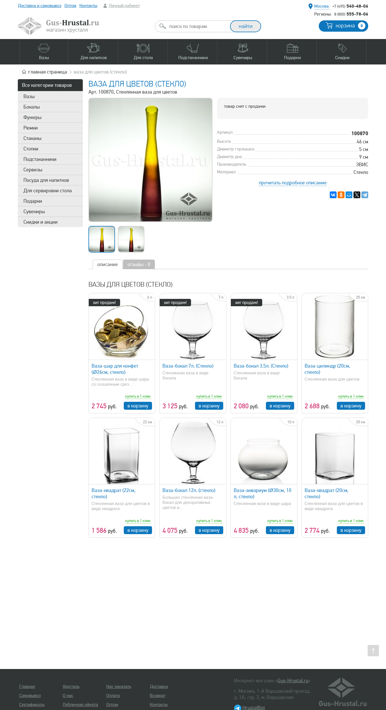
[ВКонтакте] (333, 194)
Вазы (29, 96)
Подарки (32, 201)
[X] (357, 194)
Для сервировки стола (47, 190)
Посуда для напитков (46, 180)
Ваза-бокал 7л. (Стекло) (187, 366)
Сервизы (32, 170)
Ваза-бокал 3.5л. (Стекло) (261, 366)
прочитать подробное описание (293, 183)
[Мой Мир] (349, 194)
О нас (68, 695)
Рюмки (30, 128)
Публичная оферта (80, 704)
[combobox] (197, 26)
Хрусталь (71, 686)
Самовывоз (30, 695)
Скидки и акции (40, 222)
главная (47, 72)
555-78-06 (351, 14)
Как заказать (118, 686)
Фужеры (32, 117)
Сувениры (34, 211)
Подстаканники (40, 159)
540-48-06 (350, 6)
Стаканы (32, 138)
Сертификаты (31, 704)
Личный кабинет (124, 5)
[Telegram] (364, 194)
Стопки (30, 149)
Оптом (70, 5)
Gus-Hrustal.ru (292, 680)
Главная (27, 686)
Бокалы (31, 107)
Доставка (159, 686)
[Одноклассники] (341, 194)
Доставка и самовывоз (39, 5)
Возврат (157, 695)
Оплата (113, 695)
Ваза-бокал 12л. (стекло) (188, 490)
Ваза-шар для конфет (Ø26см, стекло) (115, 369)
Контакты (88, 5)
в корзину (137, 406)
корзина (349, 25)
